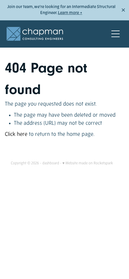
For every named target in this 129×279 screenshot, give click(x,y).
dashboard (50, 163)
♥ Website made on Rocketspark (87, 163)
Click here (16, 134)
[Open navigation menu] (115, 34)
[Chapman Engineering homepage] (57, 34)
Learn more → (70, 13)
